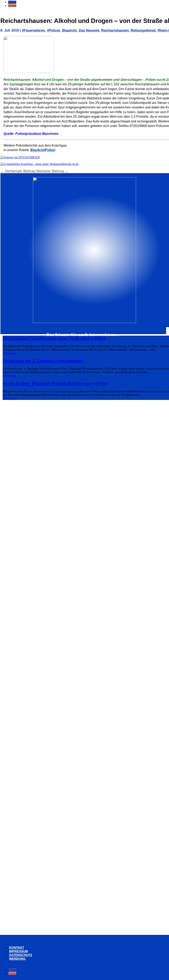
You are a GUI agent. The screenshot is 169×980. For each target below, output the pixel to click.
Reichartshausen (115, 30)
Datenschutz (20, 955)
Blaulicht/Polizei (42, 150)
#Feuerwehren (33, 30)
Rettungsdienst (143, 30)
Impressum (18, 951)
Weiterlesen (9, 353)
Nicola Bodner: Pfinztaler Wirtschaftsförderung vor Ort (55, 383)
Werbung (17, 958)
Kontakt (16, 947)
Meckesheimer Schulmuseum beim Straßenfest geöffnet (54, 338)
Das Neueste (89, 30)
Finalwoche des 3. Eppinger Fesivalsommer (43, 360)
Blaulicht (69, 30)
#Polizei (53, 30)
